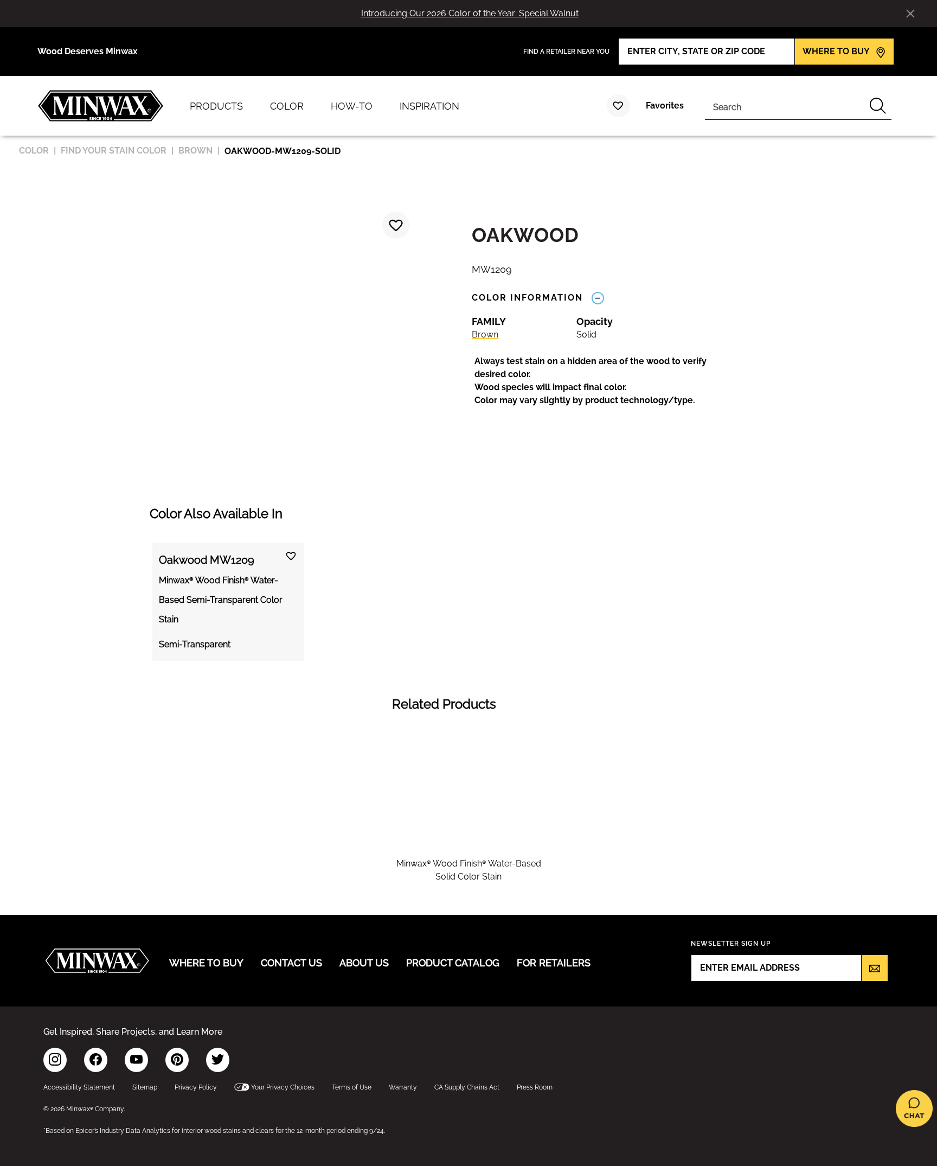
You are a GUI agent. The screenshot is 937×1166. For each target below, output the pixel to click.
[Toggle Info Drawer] (598, 297)
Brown (485, 334)
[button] (602, 381)
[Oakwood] (395, 225)
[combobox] (784, 105)
